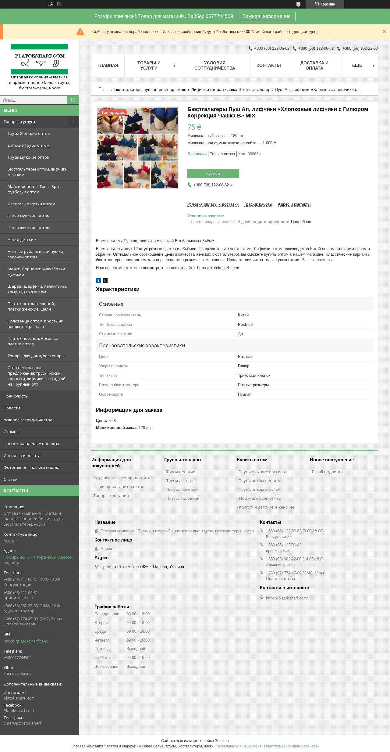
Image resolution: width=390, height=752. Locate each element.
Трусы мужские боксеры (262, 471)
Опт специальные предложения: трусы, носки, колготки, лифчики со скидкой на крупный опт (37, 376)
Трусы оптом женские (260, 480)
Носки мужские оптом (29, 215)
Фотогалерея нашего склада (31, 467)
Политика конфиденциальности (292, 746)
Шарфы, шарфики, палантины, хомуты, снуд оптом (37, 288)
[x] (105, 281)
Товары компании (111, 495)
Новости (12, 408)
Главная (108, 65)
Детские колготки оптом (31, 204)
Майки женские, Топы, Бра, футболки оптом (34, 189)
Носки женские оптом (29, 227)
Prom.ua (222, 741)
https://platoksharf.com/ (26, 641)
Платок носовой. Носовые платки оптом (33, 341)
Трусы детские (180, 480)
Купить (213, 173)
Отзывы (12, 431)
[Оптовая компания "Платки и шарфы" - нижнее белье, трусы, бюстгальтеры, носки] (40, 59)
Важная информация (267, 16)
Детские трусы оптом (28, 145)
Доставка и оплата (22, 455)
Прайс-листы (16, 396)
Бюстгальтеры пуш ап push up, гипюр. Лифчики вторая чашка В (177, 89)
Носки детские (22, 239)
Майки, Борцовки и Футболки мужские (36, 271)
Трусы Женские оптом (29, 133)
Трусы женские (180, 471)
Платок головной (183, 498)
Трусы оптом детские (260, 489)
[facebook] (98, 281)
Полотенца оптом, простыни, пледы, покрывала (36, 323)
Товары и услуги (19, 121)
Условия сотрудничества (28, 420)
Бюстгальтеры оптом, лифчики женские (38, 171)
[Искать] (73, 100)
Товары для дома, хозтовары (36, 355)
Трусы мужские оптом (29, 157)
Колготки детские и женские (266, 507)
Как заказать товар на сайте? (123, 477)
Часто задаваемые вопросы (31, 443)
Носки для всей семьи (260, 498)
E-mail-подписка (327, 471)
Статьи (11, 479)
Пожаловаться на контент (238, 746)
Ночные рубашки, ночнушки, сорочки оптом (36, 254)
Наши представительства (119, 486)
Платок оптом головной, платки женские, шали (31, 306)
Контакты (269, 65)
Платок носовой (182, 489)
